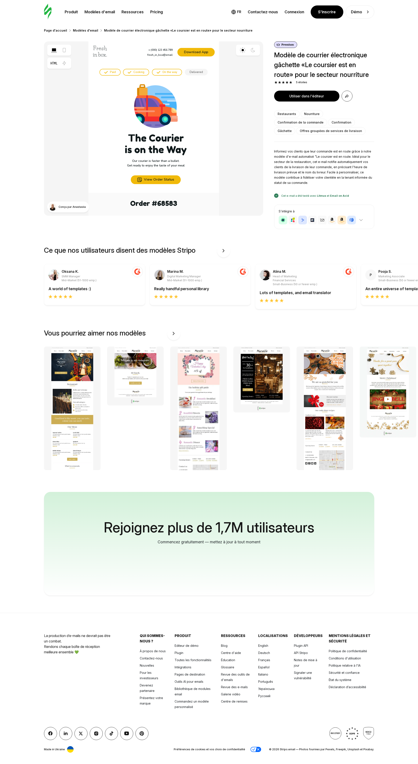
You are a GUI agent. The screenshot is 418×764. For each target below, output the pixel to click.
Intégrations (183, 667)
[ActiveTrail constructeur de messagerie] (312, 220)
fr (239, 12)
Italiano (263, 674)
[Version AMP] (64, 63)
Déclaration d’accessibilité (347, 687)
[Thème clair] (243, 50)
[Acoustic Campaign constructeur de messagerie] (283, 220)
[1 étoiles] (276, 82)
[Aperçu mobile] (64, 50)
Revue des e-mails (234, 687)
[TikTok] (111, 733)
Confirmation (341, 122)
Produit (71, 12)
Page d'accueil (55, 30)
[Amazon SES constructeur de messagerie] (341, 220)
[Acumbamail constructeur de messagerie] (322, 220)
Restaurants (287, 114)
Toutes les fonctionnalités (193, 660)
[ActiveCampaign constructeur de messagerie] (302, 220)
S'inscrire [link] (327, 12)
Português (265, 681)
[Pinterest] (141, 733)
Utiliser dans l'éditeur (306, 96)
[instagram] (96, 733)
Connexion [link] (294, 12)
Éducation (228, 660)
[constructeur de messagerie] (48, 12)
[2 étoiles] (279, 82)
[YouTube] (126, 733)
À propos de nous (153, 651)
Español (264, 667)
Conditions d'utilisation (345, 658)
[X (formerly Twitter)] (81, 733)
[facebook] (50, 733)
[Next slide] (223, 250)
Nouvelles (147, 665)
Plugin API (301, 645)
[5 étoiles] (291, 82)
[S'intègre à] (361, 220)
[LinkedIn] (65, 733)
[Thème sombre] (253, 50)
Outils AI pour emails (189, 681)
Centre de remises (234, 701)
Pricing (156, 12)
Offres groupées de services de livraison (331, 131)
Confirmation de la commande (301, 122)
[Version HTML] (54, 63)
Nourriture (312, 114)
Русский (264, 696)
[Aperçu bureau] (54, 50)
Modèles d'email (99, 12)
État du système (340, 680)
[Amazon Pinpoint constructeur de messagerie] (332, 220)
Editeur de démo (187, 645)
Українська (266, 689)
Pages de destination (190, 674)
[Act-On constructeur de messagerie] (292, 220)
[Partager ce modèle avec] (347, 96)
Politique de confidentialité (348, 651)
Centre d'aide (231, 653)
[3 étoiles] (283, 82)
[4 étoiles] (287, 82)
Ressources (132, 12)
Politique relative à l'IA (345, 665)
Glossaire (227, 667)
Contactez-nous (151, 658)
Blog (224, 645)
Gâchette (285, 131)
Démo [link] (356, 12)
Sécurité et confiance (344, 672)
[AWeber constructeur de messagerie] (351, 220)
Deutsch (264, 653)
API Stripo (301, 653)
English (263, 645)
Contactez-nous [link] (263, 12)
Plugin (179, 653)
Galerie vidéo (230, 694)
